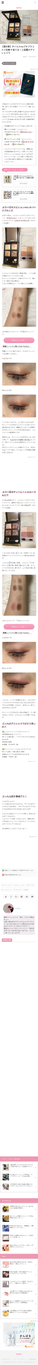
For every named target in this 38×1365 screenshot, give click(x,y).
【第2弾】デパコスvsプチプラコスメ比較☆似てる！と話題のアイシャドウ (21, 1165)
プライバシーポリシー (20, 1359)
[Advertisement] (19, 472)
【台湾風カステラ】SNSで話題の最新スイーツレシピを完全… (21, 1311)
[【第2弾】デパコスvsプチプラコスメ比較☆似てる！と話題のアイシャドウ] (27, 897)
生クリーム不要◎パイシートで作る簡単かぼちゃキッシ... (21, 1217)
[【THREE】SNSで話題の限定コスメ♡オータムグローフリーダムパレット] (6, 1186)
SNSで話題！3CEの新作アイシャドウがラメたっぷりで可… (21, 1272)
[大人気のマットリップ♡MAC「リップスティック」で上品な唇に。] (6, 1177)
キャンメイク (20, 885)
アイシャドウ (7, 885)
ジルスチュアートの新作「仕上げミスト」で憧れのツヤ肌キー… (21, 1282)
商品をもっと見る (18, 340)
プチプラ (19, 890)
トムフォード (7, 890)
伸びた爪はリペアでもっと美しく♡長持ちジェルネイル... (21, 1246)
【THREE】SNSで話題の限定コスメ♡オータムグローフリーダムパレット (21, 1185)
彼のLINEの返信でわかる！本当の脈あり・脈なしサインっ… (21, 1263)
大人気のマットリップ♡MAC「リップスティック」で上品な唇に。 (21, 1175)
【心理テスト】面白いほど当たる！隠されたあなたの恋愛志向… (21, 1292)
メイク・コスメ (9, 63)
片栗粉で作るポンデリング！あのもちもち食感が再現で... (21, 1207)
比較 (26, 890)
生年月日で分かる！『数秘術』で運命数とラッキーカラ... (21, 1226)
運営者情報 (32, 1359)
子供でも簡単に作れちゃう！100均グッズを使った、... (21, 1236)
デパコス (31, 885)
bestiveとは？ (6, 1359)
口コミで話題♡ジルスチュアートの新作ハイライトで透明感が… (21, 1301)
